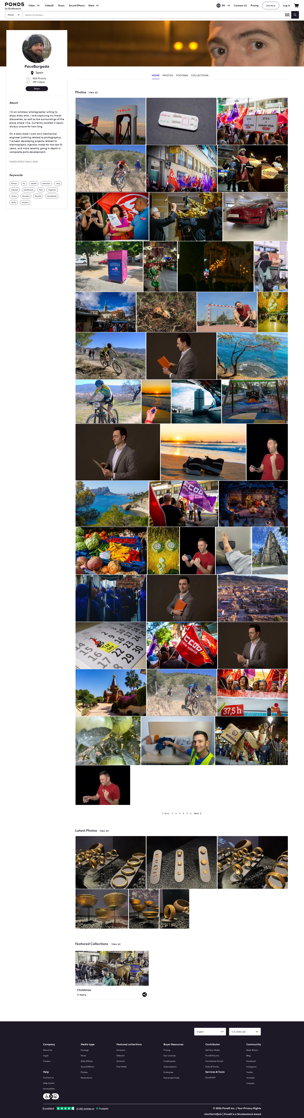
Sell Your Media (212, 1050)
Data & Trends (212, 1066)
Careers (47, 1061)
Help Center (48, 1083)
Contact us (48, 1077)
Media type (88, 1044)
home (14, 196)
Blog (248, 1055)
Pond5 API (210, 1077)
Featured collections (129, 1044)
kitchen (25, 202)
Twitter (249, 1072)
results (38, 196)
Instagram (251, 1066)
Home (155, 75)
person (14, 183)
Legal (45, 1055)
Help (46, 1071)
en (223, 5)
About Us (47, 1050)
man (41, 190)
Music (83, 1055)
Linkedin (250, 1083)
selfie (13, 202)
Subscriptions (170, 1066)
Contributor (212, 1044)
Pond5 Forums (212, 1055)
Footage (85, 1050)
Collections (200, 75)
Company (49, 1044)
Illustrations (86, 1078)
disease (14, 190)
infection (46, 183)
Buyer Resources (173, 1044)
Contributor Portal (214, 1061)
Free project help (171, 1078)
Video (31, 5)
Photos (84, 1072)
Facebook (251, 1061)
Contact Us (240, 5)
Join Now (270, 5)
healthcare (28, 190)
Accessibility (49, 1088)
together (52, 190)
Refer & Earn (252, 1050)
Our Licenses (170, 1055)
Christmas (84, 990)
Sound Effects (77, 7)
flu (24, 183)
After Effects (87, 1061)
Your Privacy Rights (249, 1108)
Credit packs (170, 1061)
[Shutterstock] (213, 1114)
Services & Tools (215, 1071)
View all (93, 92)
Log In (286, 5)
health (34, 183)
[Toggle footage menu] (38, 5)
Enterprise (168, 1072)
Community (253, 1044)
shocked (25, 196)
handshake (52, 196)
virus (58, 183)
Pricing (254, 5)
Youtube (250, 1078)
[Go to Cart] (296, 5)
